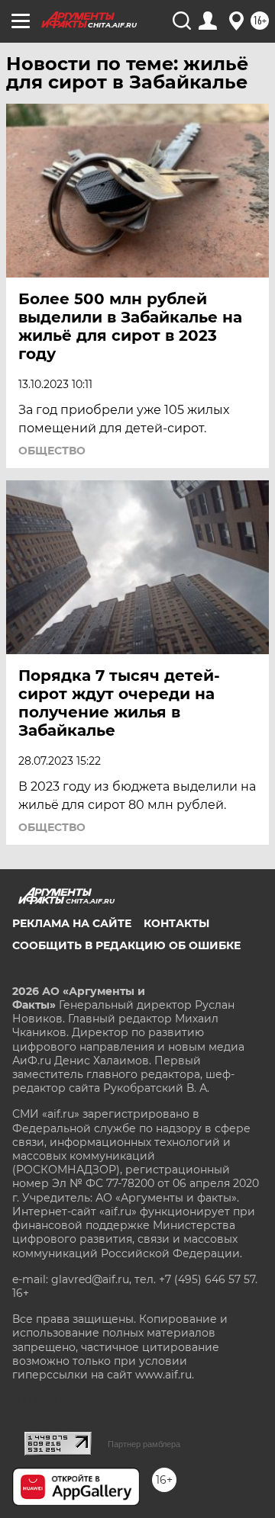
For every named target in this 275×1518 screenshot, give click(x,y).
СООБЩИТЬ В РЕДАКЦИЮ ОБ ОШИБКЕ (126, 945)
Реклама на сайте (71, 923)
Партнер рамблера (144, 1444)
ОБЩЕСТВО (52, 450)
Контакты (176, 923)
